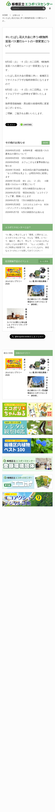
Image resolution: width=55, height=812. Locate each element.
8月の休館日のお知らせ (34, 188)
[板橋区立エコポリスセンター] (17, 4)
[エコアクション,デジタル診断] (27, 505)
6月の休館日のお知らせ (33, 212)
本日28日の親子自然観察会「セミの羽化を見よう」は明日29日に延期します (27, 173)
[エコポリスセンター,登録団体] (27, 469)
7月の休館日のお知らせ (33, 200)
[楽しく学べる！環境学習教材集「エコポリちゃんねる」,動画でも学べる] (27, 415)
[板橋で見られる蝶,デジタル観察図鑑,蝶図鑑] (27, 433)
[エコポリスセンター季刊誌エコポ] (27, 487)
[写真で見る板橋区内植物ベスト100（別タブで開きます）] (27, 451)
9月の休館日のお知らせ (33, 158)
